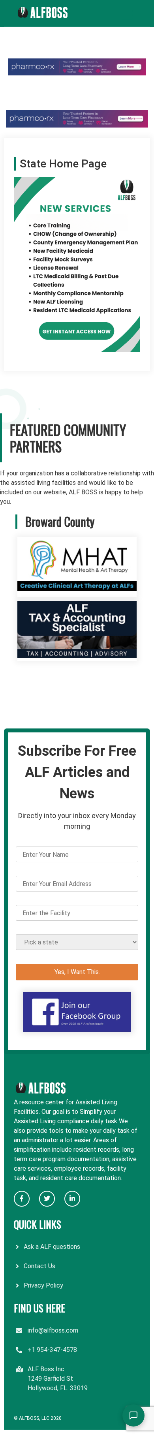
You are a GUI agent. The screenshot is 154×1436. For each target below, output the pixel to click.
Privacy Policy (43, 1285)
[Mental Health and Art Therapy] (77, 592)
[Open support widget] (133, 1415)
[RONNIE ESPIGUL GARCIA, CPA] (77, 656)
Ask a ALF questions (52, 1246)
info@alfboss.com (53, 1330)
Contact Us (39, 1266)
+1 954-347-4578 (52, 1349)
